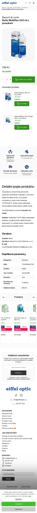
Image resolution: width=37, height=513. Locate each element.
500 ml (24, 288)
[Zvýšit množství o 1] (10, 79)
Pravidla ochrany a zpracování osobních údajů (17, 438)
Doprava (5, 448)
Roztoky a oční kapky (9, 423)
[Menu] (34, 3)
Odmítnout (18, 509)
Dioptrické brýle (7, 413)
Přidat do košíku (25, 79)
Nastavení (18, 499)
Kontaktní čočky (7, 421)
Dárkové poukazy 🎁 (9, 428)
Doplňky (4, 426)
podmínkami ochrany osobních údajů (18, 379)
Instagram (21, 395)
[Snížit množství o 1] (3, 79)
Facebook (15, 395)
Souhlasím (18, 504)
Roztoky (25, 260)
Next (33, 297)
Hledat (8, 479)
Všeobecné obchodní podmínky (12, 436)
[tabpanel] (18, 101)
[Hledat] (26, 2)
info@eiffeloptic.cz (20, 400)
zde (30, 496)
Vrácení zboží (6, 441)
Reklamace (5, 443)
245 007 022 (20, 404)
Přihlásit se (18, 373)
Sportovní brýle (7, 418)
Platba (4, 451)
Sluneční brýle (6, 416)
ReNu (24, 269)
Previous (4, 297)
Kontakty (5, 446)
